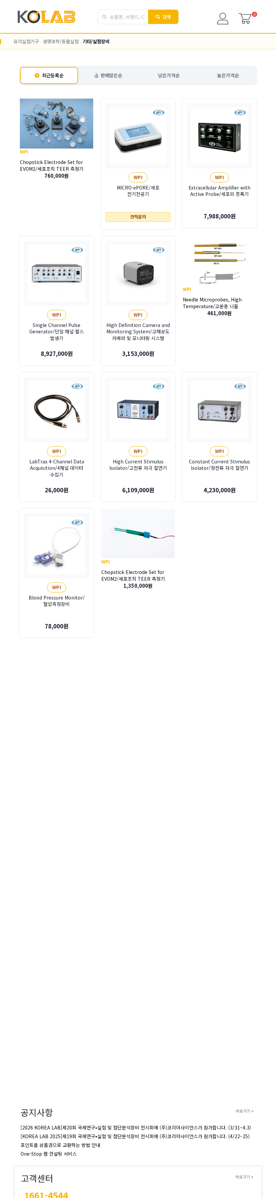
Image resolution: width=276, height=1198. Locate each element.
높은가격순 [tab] (228, 75)
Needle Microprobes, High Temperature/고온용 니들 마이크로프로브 (212, 306)
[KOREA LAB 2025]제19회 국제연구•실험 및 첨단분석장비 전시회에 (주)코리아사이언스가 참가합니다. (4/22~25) (135, 1136)
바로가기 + (245, 1111)
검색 (166, 16)
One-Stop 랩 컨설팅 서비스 (49, 1153)
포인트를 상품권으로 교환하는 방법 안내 (60, 1145)
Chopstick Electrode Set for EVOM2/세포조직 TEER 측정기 (51, 165)
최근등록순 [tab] (53, 75)
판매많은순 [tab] (111, 75)
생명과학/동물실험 (60, 41)
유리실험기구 (26, 41)
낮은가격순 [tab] (168, 75)
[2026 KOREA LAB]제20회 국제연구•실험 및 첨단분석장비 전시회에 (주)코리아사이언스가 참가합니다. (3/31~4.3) (136, 1127)
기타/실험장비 (95, 41)
